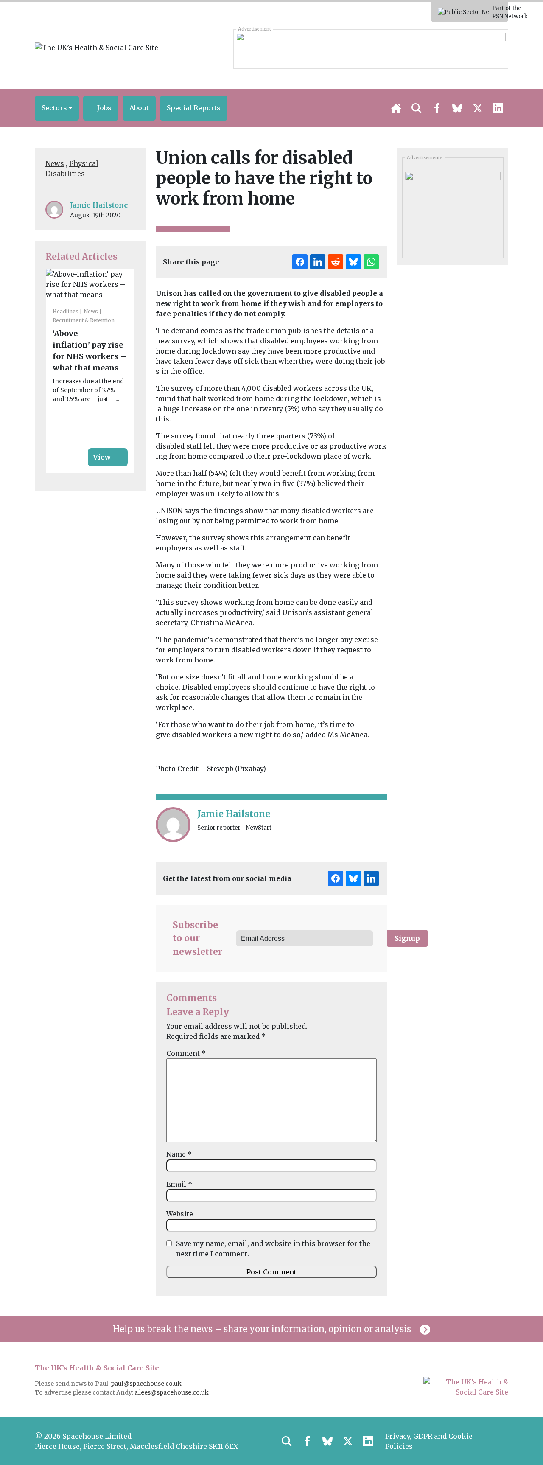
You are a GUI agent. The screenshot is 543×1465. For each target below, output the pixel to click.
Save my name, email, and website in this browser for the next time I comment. (273, 1248)
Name (179, 1154)
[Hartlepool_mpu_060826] (452, 211)
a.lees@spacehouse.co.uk (172, 1392)
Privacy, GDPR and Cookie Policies (429, 1441)
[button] (57, 108)
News (54, 163)
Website (179, 1214)
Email (179, 1184)
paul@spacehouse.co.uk (147, 1383)
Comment (186, 1053)
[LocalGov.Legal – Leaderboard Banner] (370, 49)
